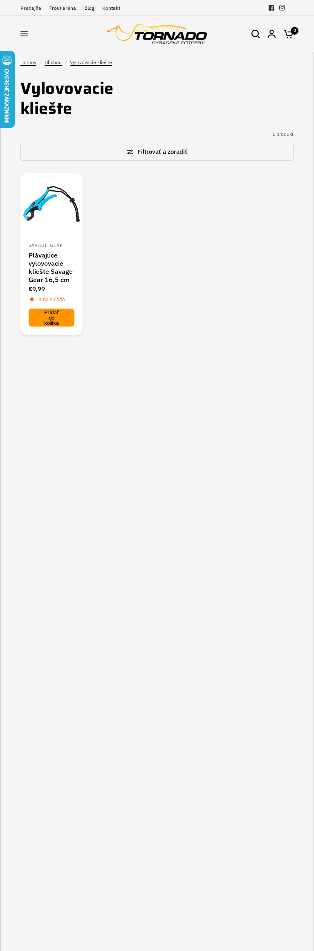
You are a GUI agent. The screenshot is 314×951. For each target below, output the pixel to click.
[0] (287, 34)
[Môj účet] (272, 34)
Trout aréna (62, 8)
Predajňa (30, 8)
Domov (28, 62)
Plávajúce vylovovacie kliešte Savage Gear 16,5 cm (51, 267)
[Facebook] (271, 7)
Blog (89, 8)
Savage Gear (46, 245)
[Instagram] (282, 7)
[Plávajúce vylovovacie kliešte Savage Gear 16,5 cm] (51, 204)
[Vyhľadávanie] (255, 34)
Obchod (53, 62)
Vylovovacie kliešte (91, 62)
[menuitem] (32, 8)
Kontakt (111, 8)
